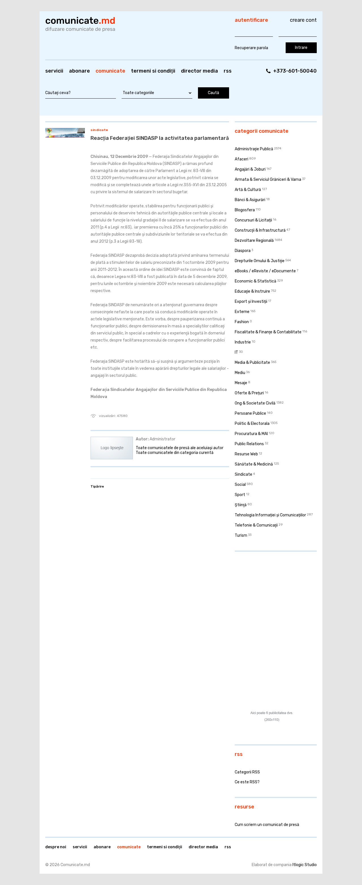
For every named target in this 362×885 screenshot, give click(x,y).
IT (236, 352)
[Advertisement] (270, 592)
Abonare (79, 71)
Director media (199, 71)
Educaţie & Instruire (252, 291)
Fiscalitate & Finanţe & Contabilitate (268, 332)
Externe (242, 311)
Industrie (243, 342)
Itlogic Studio (304, 864)
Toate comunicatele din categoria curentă (175, 452)
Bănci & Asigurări (250, 199)
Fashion (242, 321)
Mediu (240, 372)
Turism (241, 535)
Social (240, 484)
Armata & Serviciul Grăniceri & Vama (268, 179)
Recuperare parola (251, 47)
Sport (240, 494)
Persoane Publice (250, 413)
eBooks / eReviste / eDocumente (265, 271)
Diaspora (243, 250)
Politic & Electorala (252, 423)
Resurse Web (246, 454)
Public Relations (249, 444)
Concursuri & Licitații (253, 220)
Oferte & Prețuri (249, 393)
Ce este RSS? (247, 782)
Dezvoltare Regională (254, 240)
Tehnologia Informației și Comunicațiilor (270, 515)
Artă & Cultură (248, 189)
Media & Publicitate (252, 362)
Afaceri (241, 159)
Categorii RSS (247, 772)
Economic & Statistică (255, 281)
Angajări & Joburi (250, 169)
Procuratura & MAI (251, 433)
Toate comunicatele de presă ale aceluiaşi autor (179, 447)
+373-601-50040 (295, 71)
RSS (228, 71)
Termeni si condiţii (153, 71)
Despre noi (55, 847)
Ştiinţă (241, 505)
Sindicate (99, 130)
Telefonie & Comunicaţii (256, 525)
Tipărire (97, 486)
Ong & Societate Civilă (255, 403)
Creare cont (303, 20)
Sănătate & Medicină (254, 464)
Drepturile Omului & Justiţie (260, 260)
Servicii (54, 71)
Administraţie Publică (254, 149)
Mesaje (241, 382)
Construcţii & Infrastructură (260, 230)
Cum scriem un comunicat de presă (267, 824)
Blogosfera (245, 210)
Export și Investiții (251, 301)
